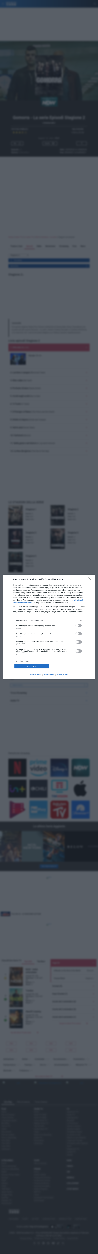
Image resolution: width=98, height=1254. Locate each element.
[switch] (79, 625)
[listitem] (49, 620)
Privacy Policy (62, 675)
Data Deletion (35, 675)
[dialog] (49, 627)
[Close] (90, 579)
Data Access (49, 675)
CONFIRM (31, 666)
